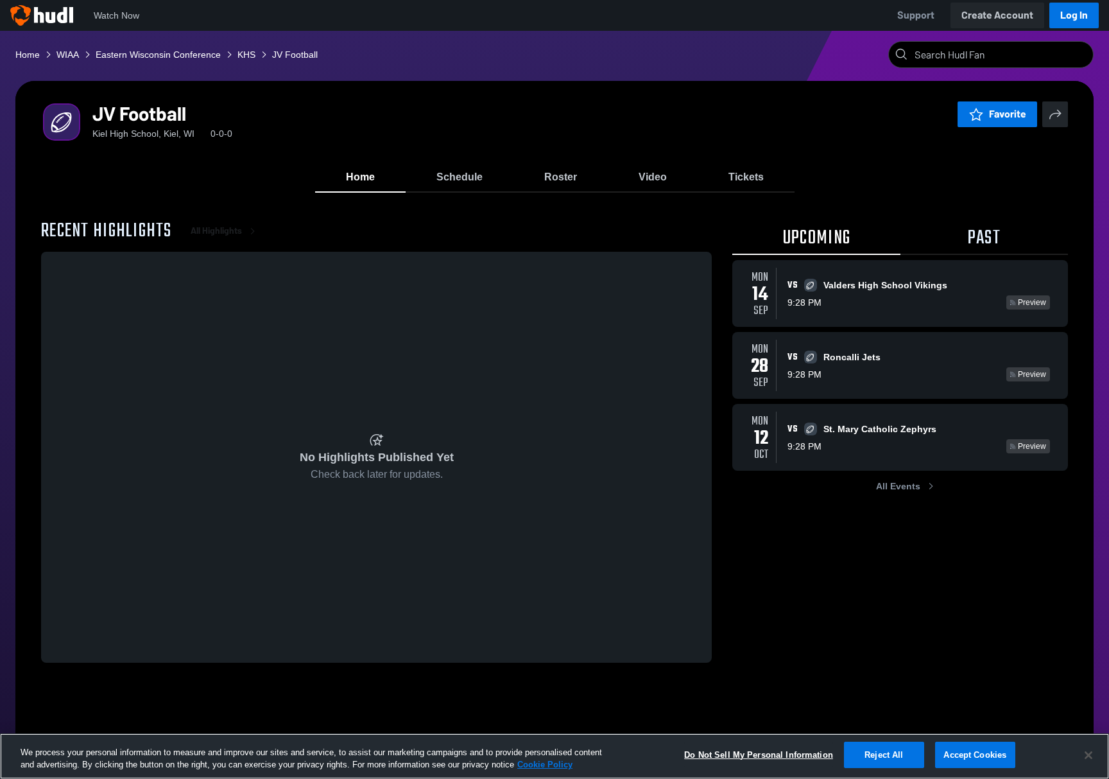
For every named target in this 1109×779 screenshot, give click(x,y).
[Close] (1088, 755)
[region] (554, 756)
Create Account (997, 15)
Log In (1074, 15)
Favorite (1007, 114)
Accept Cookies (974, 755)
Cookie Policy (544, 765)
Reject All (883, 755)
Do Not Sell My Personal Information (758, 755)
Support (915, 15)
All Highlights (216, 230)
